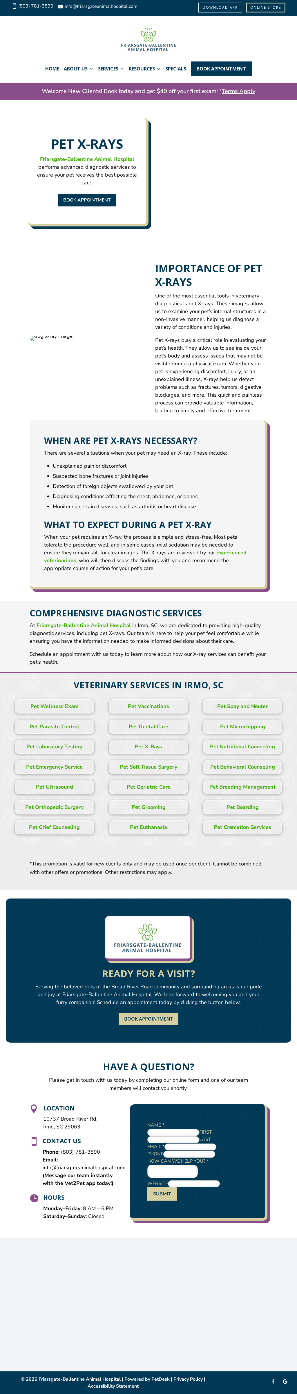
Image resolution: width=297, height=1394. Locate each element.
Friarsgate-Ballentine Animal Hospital (87, 159)
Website (157, 1183)
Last (205, 1139)
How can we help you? (178, 1161)
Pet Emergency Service (54, 766)
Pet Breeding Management (242, 786)
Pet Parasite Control (54, 726)
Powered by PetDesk (147, 1379)
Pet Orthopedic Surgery (54, 807)
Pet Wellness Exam (54, 706)
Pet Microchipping (242, 726)
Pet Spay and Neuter (242, 706)
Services (108, 69)
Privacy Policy (188, 1379)
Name (155, 1125)
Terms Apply (238, 91)
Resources (142, 69)
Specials (175, 69)
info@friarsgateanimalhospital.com (83, 1167)
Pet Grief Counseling (54, 827)
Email (155, 1146)
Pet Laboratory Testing (54, 746)
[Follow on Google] (284, 1381)
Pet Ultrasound (54, 786)
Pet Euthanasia (148, 827)
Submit (162, 1194)
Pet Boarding (243, 807)
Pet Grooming (149, 807)
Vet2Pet (75, 1183)
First (205, 1132)
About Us (76, 69)
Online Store (265, 7)
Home (52, 69)
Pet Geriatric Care (149, 786)
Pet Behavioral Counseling (242, 766)
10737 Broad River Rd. (70, 1118)
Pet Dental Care (148, 726)
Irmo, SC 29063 (61, 1126)
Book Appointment (221, 69)
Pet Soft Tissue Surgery (148, 766)
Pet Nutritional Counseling (242, 746)
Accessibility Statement (113, 1386)
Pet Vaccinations (148, 706)
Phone (155, 1154)
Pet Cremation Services (242, 827)
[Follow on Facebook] (273, 1381)
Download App (220, 7)
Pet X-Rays (148, 746)
